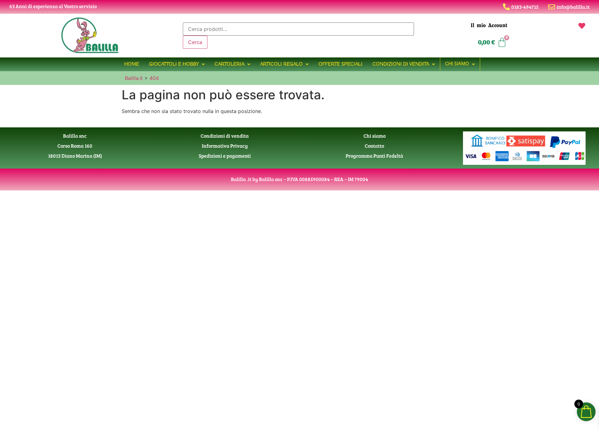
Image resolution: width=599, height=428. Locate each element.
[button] (177, 64)
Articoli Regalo (281, 64)
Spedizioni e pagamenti (225, 155)
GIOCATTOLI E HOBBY (174, 64)
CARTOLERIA (229, 64)
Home (131, 64)
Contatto (374, 145)
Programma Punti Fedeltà (374, 155)
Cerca (195, 42)
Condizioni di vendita (401, 64)
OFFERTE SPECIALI (341, 64)
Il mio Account (489, 25)
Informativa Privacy (225, 145)
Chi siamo (457, 64)
